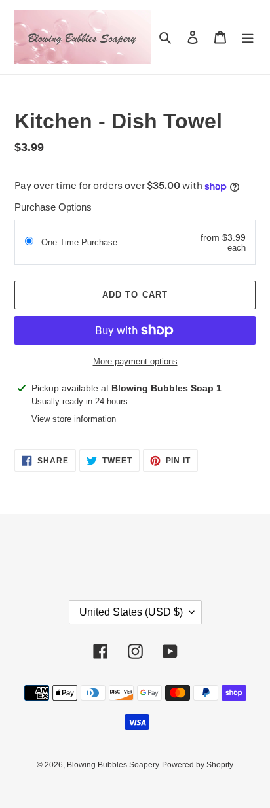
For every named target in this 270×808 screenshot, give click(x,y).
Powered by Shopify (197, 764)
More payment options (135, 361)
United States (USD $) (131, 612)
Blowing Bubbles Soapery (113, 764)
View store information (73, 419)
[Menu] (247, 37)
